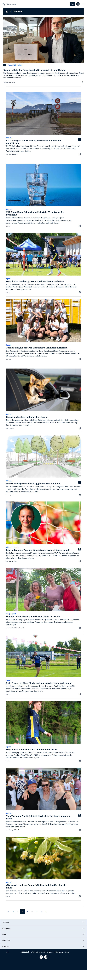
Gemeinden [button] (12, 4)
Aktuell (10, 65)
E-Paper (5, 946)
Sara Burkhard (13, 561)
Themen (5, 922)
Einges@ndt (11, 614)
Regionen (6, 928)
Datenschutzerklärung (61, 952)
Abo (72, 4)
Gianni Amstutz (10, 82)
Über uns (6, 940)
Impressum (49, 952)
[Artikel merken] (82, 82)
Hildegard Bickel (14, 830)
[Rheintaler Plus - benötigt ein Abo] (4, 65)
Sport (8, 278)
